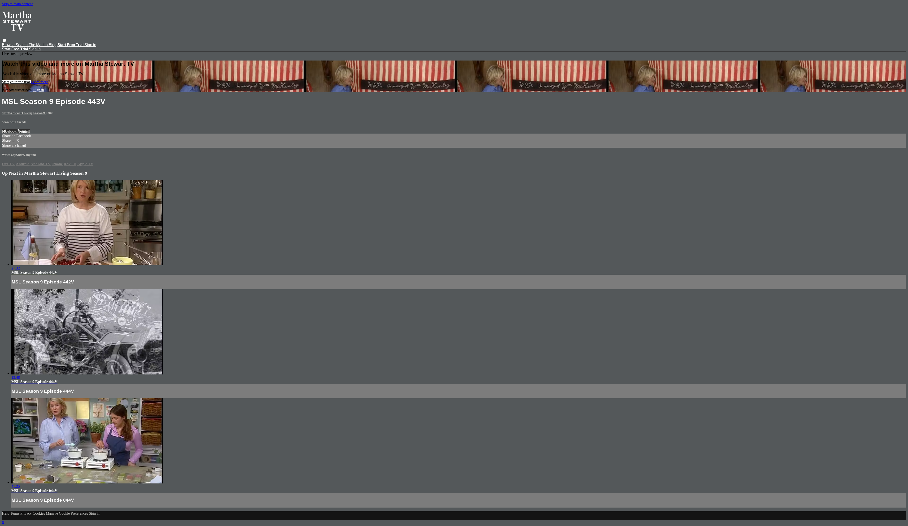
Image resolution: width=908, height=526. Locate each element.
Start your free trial (16, 82)
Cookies (39, 513)
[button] (4, 40)
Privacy (26, 513)
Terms (15, 513)
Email (25, 131)
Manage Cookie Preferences (67, 513)
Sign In (35, 49)
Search (22, 45)
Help (6, 513)
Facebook (9, 131)
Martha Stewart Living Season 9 (24, 113)
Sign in (90, 45)
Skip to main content (17, 4)
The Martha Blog (43, 45)
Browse (9, 45)
